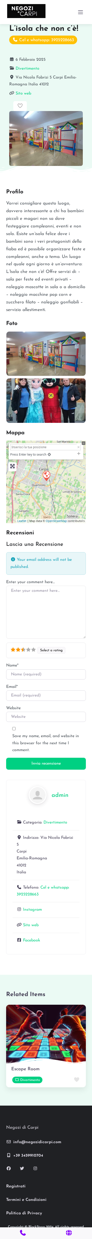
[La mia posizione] (49, 454)
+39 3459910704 (28, 1156)
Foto (11, 323)
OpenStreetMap (56, 521)
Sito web (23, 93)
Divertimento (27, 69)
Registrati (16, 1186)
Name (12, 665)
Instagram (32, 910)
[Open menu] (80, 12)
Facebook (31, 940)
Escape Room (25, 1069)
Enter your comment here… (30, 582)
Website (13, 708)
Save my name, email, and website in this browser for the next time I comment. (45, 743)
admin (60, 795)
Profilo (14, 192)
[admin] (38, 795)
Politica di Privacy (24, 1213)
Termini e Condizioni (26, 1200)
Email (12, 687)
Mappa (15, 433)
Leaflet (21, 521)
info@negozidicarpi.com (37, 1142)
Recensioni (20, 533)
